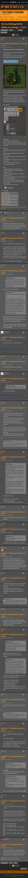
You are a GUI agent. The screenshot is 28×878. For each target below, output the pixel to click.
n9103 (2, 401)
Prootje (2, 546)
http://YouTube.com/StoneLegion (12, 859)
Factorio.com (5, 2)
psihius (2, 232)
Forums (13, 2)
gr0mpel (2, 608)
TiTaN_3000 (3, 37)
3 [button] (16, 35)
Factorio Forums (13, 12)
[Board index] (13, 7)
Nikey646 (6, 212)
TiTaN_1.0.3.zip (5, 194)
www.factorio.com (6, 14)
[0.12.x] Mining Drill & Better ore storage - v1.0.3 (14, 25)
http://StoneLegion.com (11, 858)
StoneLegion (6, 838)
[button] (18, 35)
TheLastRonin (4, 794)
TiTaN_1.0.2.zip (5, 197)
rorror (2, 722)
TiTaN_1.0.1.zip (5, 200)
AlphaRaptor (6, 331)
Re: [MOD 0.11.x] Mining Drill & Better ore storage (13, 700)
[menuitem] (6, 17)
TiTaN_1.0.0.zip (5, 203)
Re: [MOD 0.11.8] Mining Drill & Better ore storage (13, 218)
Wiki (19, 2)
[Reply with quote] (24, 39)
